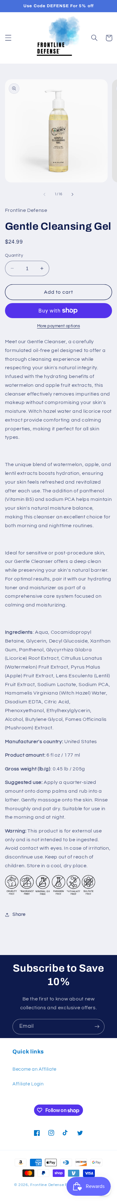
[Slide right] (73, 194)
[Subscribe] (97, 1026)
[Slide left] (44, 194)
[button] (8, 38)
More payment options (58, 326)
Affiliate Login (27, 1084)
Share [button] (19, 914)
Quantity (14, 255)
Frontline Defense (47, 1185)
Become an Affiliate (34, 1069)
